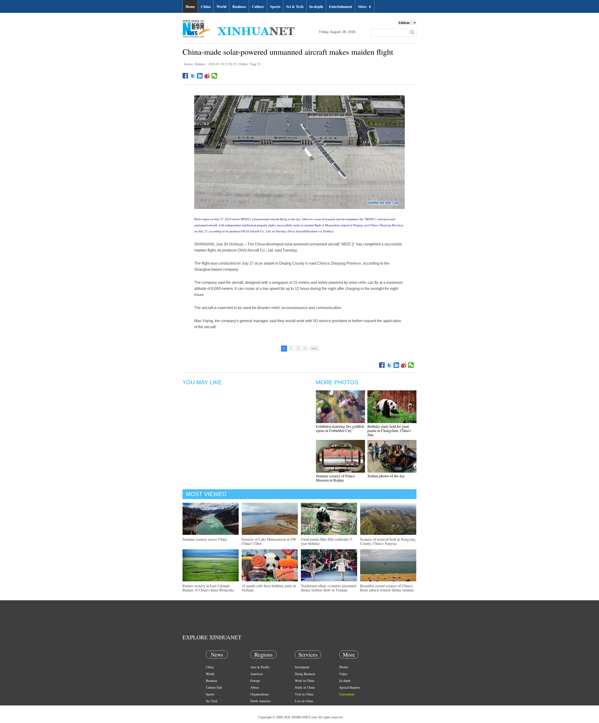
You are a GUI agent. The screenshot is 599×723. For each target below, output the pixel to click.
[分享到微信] (214, 76)
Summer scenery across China (205, 539)
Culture (258, 6)
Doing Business (305, 674)
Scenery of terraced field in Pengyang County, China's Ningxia (388, 541)
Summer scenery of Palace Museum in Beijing (335, 477)
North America (260, 701)
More (364, 6)
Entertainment (340, 6)
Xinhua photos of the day (386, 475)
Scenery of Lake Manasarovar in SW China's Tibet (269, 541)
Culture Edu (214, 687)
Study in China (305, 687)
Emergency (302, 707)
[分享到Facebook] (185, 76)
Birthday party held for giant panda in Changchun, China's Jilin (389, 430)
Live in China (304, 701)
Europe (255, 680)
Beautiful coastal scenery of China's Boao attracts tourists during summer (387, 587)
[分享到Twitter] (193, 76)
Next (314, 348)
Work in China (304, 680)
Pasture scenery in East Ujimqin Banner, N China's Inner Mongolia (208, 587)
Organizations (259, 694)
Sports (275, 6)
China (206, 6)
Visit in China (304, 694)
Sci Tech (211, 701)
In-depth (316, 6)
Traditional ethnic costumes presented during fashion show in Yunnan (328, 587)
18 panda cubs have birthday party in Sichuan (269, 587)
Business (239, 6)
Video (343, 674)
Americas (256, 674)
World (221, 6)
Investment (302, 667)
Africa (254, 687)
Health (210, 707)
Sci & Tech (294, 6)
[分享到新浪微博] (207, 76)
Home (190, 6)
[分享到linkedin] (200, 76)
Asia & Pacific (260, 667)
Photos (343, 667)
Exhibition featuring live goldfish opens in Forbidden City (340, 428)
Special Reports (349, 687)
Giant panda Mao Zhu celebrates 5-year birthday (327, 541)
